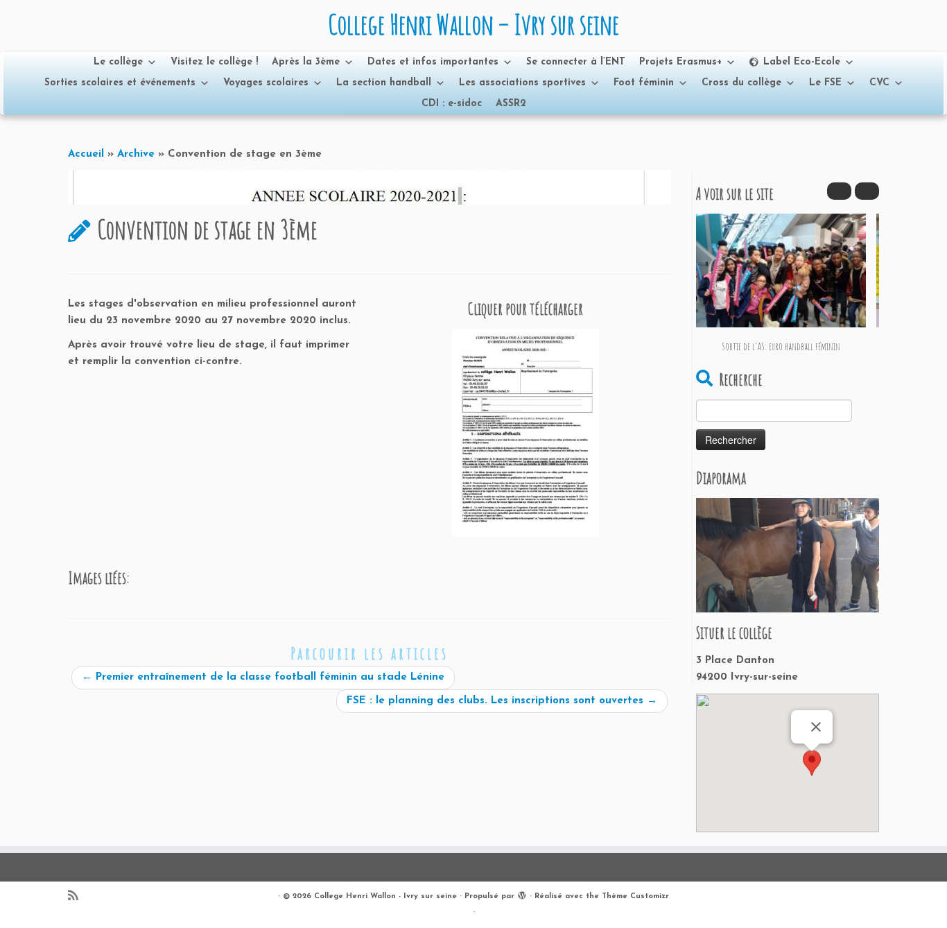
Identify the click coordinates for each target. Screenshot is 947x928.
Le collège (118, 62)
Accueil (86, 154)
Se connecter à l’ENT (575, 62)
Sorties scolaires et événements (120, 83)
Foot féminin (644, 83)
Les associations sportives (522, 83)
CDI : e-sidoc (452, 103)
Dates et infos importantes (432, 62)
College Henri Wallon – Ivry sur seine (473, 24)
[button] (867, 191)
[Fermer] (816, 727)
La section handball (383, 83)
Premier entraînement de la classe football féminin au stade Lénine (263, 677)
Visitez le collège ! (214, 62)
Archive (136, 154)
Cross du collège (741, 83)
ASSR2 (511, 103)
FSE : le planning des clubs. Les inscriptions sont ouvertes (502, 701)
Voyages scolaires (266, 83)
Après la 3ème (306, 62)
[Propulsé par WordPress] (522, 894)
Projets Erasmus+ (680, 62)
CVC (879, 83)
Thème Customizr (635, 896)
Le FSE (825, 83)
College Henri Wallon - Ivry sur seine (385, 896)
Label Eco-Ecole (801, 62)
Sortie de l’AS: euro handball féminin (781, 346)
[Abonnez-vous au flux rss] (77, 897)
